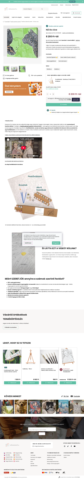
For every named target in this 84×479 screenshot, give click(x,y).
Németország (9, 459)
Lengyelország (9, 457)
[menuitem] (6, 17)
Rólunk (61, 5)
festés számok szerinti (26, 126)
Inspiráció (33, 459)
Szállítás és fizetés (53, 89)
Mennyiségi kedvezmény (53, 461)
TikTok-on (48, 259)
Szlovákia (8, 455)
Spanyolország (18, 459)
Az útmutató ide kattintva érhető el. (14, 161)
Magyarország (18, 453)
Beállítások (28, 243)
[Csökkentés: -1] (47, 94)
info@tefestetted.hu (39, 446)
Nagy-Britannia (9, 461)
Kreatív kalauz (67, 455)
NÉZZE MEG (72, 1)
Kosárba (64, 104)
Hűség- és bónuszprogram (53, 463)
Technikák (33, 455)
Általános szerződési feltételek (54, 455)
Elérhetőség (68, 5)
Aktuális (32, 463)
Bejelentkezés (52, 13)
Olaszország (18, 457)
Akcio (32, 461)
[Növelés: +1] (53, 94)
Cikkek (65, 457)
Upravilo (76, 477)
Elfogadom (56, 243)
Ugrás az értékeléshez (68, 33)
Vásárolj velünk (54, 5)
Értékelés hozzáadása (11, 327)
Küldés (42, 433)
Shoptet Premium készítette (65, 477)
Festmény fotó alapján (36, 457)
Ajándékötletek (34, 465)
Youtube (77, 396)
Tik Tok (66, 396)
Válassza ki (13, 383)
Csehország (8, 453)
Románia (17, 455)
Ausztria (17, 461)
